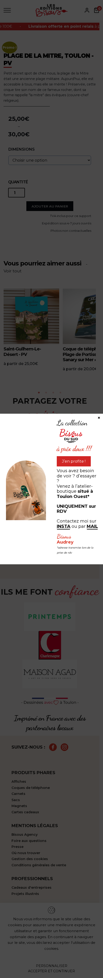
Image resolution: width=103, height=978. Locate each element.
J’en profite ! (74, 461)
